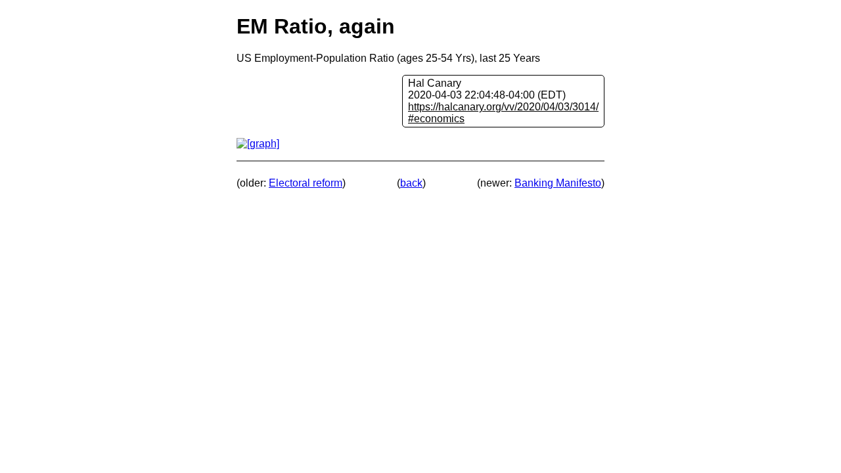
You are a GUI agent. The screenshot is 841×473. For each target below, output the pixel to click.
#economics (436, 118)
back (411, 183)
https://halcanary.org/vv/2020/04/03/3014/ (503, 106)
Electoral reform (305, 183)
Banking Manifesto (557, 183)
